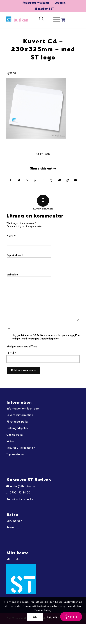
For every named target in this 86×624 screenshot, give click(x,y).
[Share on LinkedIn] (43, 180)
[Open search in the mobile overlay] (41, 20)
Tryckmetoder (15, 454)
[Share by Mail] (75, 180)
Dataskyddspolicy (49, 339)
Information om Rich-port (22, 408)
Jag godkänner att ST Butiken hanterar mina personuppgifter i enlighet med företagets (46, 337)
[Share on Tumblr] (51, 180)
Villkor (10, 441)
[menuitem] (36, 3)
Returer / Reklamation (20, 447)
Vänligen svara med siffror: (22, 346)
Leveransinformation (19, 415)
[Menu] (54, 20)
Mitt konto (13, 559)
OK (35, 617)
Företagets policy (17, 421)
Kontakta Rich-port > (20, 499)
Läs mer (52, 617)
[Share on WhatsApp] (27, 180)
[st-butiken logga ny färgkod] (17, 20)
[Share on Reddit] (67, 180)
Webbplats (12, 275)
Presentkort (14, 527)
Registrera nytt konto (36, 2)
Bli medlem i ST (44, 8)
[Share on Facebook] (11, 180)
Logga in (60, 2)
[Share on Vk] (59, 180)
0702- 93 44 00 (20, 492)
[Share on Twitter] (19, 180)
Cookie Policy (14, 434)
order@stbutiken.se (22, 486)
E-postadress (15, 255)
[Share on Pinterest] (35, 180)
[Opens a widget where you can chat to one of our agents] (71, 617)
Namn (11, 236)
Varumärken (14, 521)
